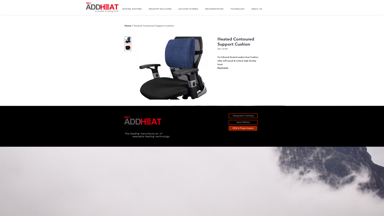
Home (127, 25)
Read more (223, 67)
